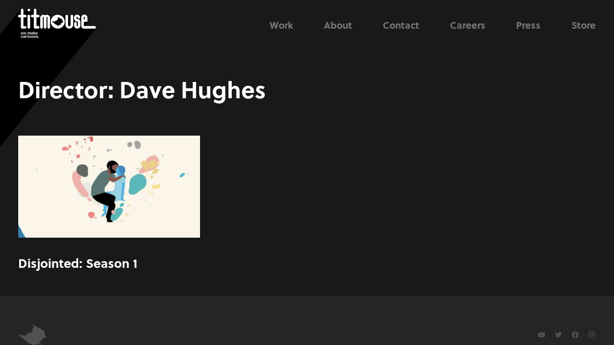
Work (281, 25)
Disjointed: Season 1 (77, 262)
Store (583, 25)
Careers (467, 25)
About (338, 25)
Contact (401, 25)
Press (528, 25)
